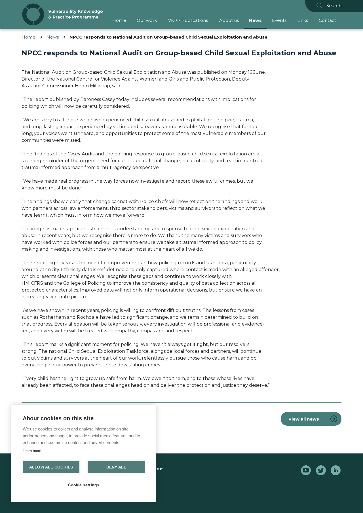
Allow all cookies (51, 467)
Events (279, 20)
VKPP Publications (188, 20)
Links (302, 20)
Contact (327, 20)
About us (229, 20)
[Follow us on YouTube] (306, 471)
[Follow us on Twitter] (321, 471)
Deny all (116, 467)
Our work (147, 20)
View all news (303, 419)
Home (119, 20)
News (255, 20)
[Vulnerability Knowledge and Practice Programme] (62, 14)
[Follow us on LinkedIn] (335, 471)
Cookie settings (84, 485)
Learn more (32, 451)
